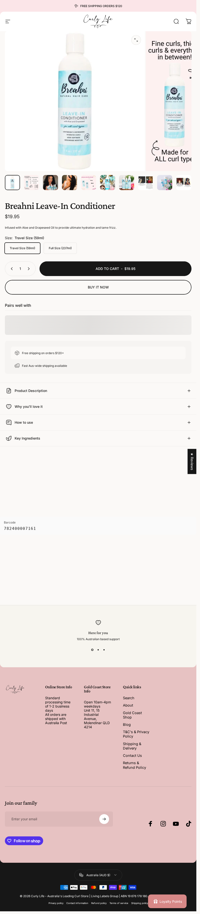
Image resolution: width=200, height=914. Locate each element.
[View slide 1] (92, 650)
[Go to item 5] (88, 182)
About (128, 705)
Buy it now (98, 287)
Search (128, 698)
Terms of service (119, 903)
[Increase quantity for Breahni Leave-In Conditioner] (29, 269)
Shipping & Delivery (132, 746)
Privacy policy (56, 903)
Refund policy (99, 903)
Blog (127, 724)
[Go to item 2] (31, 182)
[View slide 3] (104, 650)
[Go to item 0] (12, 182)
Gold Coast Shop (132, 715)
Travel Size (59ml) (22, 248)
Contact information (77, 903)
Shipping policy (139, 903)
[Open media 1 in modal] (136, 40)
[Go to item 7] (126, 182)
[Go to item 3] (50, 182)
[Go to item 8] (145, 182)
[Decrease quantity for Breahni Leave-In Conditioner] (10, 269)
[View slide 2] (98, 650)
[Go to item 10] (183, 182)
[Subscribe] (104, 819)
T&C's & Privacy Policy (136, 734)
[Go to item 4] (69, 182)
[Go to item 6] (107, 182)
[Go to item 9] (164, 182)
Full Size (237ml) (60, 248)
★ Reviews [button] (192, 461)
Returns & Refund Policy (134, 765)
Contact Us (132, 755)
